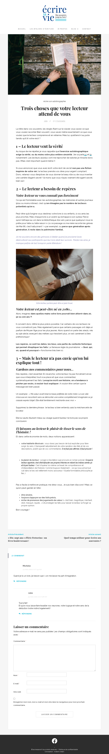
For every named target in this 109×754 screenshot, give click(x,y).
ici (85, 154)
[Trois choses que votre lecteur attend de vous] (54, 64)
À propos (62, 29)
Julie (45, 121)
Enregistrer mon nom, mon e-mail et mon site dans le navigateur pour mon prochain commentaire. (49, 703)
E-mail (16, 684)
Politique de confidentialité (68, 749)
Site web (17, 692)
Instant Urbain (59, 752)
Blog (74, 29)
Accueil (22, 29)
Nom (15, 675)
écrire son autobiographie (54, 101)
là (90, 154)
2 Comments (60, 121)
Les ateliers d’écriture (42, 29)
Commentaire (19, 641)
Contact (86, 29)
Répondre (21, 581)
